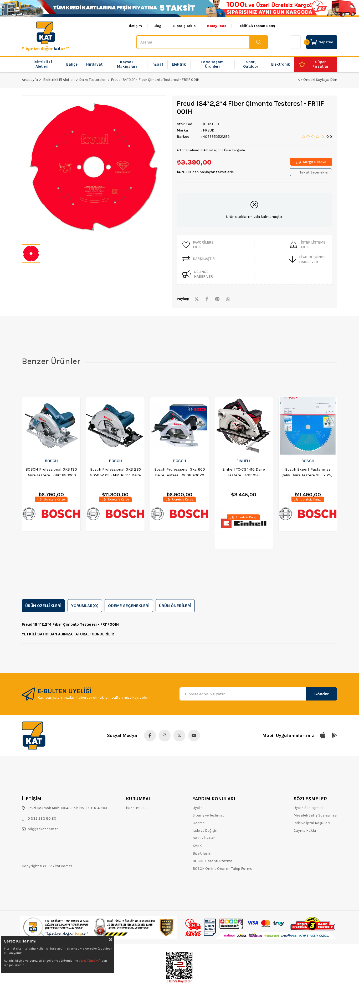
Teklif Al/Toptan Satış (256, 26)
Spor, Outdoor (250, 64)
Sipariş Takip (184, 26)
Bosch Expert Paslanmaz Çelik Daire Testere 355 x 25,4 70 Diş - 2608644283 (307, 472)
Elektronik (280, 64)
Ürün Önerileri (175, 605)
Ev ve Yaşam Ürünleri (212, 64)
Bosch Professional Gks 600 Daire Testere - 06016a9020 (179, 472)
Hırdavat (94, 64)
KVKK (197, 846)
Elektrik (179, 64)
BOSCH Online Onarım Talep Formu (222, 868)
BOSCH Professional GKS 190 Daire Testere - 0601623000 (51, 472)
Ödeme (198, 823)
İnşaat (157, 64)
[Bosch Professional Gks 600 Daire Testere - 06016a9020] (179, 426)
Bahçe (72, 64)
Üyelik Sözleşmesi (308, 807)
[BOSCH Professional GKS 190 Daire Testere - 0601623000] (51, 426)
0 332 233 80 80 (42, 818)
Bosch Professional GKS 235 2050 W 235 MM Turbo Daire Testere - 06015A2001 (115, 472)
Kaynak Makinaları (127, 64)
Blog (157, 26)
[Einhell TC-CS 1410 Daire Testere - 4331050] (243, 426)
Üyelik (198, 807)
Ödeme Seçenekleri (129, 605)
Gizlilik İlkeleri (204, 838)
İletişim (135, 26)
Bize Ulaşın (202, 853)
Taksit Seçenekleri (315, 172)
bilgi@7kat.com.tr (43, 829)
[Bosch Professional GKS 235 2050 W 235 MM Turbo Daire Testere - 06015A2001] (115, 426)
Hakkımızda (136, 807)
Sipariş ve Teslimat (208, 815)
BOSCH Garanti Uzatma (212, 861)
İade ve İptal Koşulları (312, 823)
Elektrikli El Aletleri (42, 64)
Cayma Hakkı (305, 830)
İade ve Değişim (205, 830)
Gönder (321, 693)
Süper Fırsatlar (320, 64)
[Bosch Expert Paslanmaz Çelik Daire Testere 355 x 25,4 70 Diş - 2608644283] (308, 426)
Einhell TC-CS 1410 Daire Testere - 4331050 (243, 472)
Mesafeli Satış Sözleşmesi (315, 815)
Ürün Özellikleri (43, 605)
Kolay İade (216, 26)
